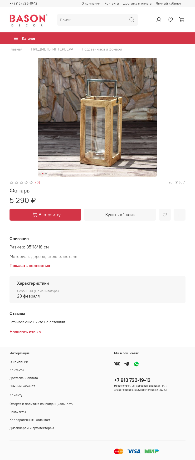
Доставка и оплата (137, 3)
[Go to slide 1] (43, 173)
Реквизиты (18, 412)
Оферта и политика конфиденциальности (41, 404)
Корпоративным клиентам (30, 420)
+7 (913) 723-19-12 (23, 3)
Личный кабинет (168, 3)
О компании (91, 3)
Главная (16, 49)
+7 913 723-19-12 (132, 380)
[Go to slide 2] (46, 173)
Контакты (111, 3)
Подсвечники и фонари (102, 49)
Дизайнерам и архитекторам (32, 428)
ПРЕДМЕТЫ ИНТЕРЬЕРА (52, 49)
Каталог (29, 38)
